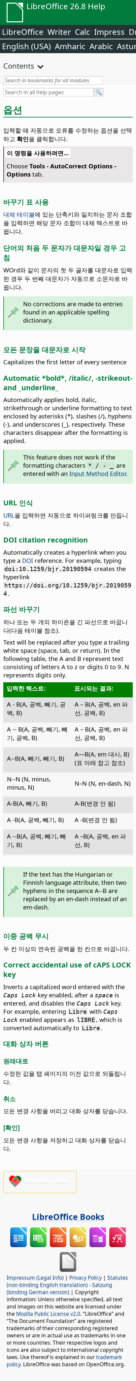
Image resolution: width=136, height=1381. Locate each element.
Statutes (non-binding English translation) (67, 1281)
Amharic (70, 46)
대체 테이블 (19, 214)
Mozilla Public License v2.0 (48, 1313)
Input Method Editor (97, 473)
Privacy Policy (85, 1277)
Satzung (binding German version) (59, 1288)
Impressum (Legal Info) (35, 1277)
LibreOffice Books (68, 1216)
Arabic (101, 46)
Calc (82, 31)
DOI (27, 560)
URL (9, 515)
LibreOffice (23, 31)
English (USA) (26, 46)
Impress (109, 31)
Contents (18, 66)
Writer (59, 31)
